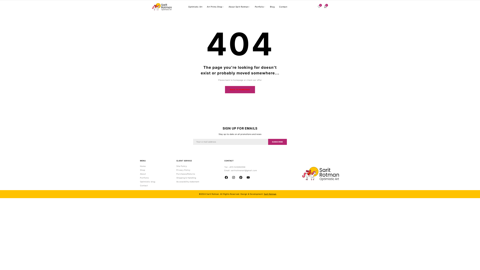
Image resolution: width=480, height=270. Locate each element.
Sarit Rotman (270, 194)
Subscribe (277, 142)
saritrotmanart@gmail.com (244, 170)
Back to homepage (240, 89)
